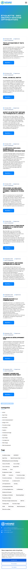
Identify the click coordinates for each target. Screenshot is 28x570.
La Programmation (6, 483)
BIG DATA (4, 417)
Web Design (5, 442)
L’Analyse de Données (7, 492)
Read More (8, 62)
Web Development (6, 445)
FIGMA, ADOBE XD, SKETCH (12, 77)
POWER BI (4, 435)
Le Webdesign (20, 489)
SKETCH (22, 500)
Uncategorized (5, 440)
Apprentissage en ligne (15, 458)
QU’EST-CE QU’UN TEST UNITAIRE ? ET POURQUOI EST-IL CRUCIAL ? (14, 113)
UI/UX (3, 506)
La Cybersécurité (16, 480)
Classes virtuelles (6, 463)
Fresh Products (5, 480)
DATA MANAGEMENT (7, 420)
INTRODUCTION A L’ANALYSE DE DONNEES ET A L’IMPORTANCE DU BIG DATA (13, 227)
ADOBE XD (16, 455)
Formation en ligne (6, 425)
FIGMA (3, 475)
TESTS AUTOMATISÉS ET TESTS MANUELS (13, 43)
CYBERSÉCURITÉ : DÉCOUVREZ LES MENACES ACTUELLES (13, 263)
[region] (14, 559)
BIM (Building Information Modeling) (10, 460)
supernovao (17, 38)
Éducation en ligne (6, 509)
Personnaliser (14, 563)
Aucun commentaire (8, 40)
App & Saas (4, 415)
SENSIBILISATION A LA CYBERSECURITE (10, 299)
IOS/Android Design (6, 432)
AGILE (3, 412)
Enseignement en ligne (7, 472)
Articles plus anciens (7, 403)
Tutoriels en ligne (16, 503)
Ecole (11, 469)
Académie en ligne (6, 455)
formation (11, 475)
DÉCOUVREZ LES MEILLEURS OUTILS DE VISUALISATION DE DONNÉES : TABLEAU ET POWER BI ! (13, 190)
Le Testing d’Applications (7, 489)
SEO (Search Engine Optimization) (9, 500)
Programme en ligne (6, 497)
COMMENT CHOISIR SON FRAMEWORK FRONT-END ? (12, 374)
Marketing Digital (20, 495)
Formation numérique (7, 477)
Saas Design (5, 437)
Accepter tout (14, 560)
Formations (4, 427)
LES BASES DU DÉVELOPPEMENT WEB (13, 338)
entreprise (17, 472)
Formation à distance (20, 477)
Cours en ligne (16, 463)
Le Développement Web (7, 486)
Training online (5, 503)
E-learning (4, 469)
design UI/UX (5, 422)
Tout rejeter (14, 567)
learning (15, 483)
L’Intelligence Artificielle (7, 495)
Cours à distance (6, 466)
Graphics (4, 430)
